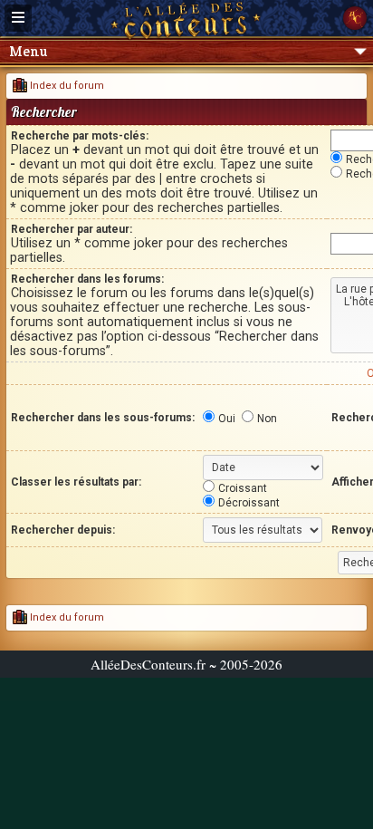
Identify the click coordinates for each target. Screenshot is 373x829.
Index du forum (65, 86)
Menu (28, 51)
